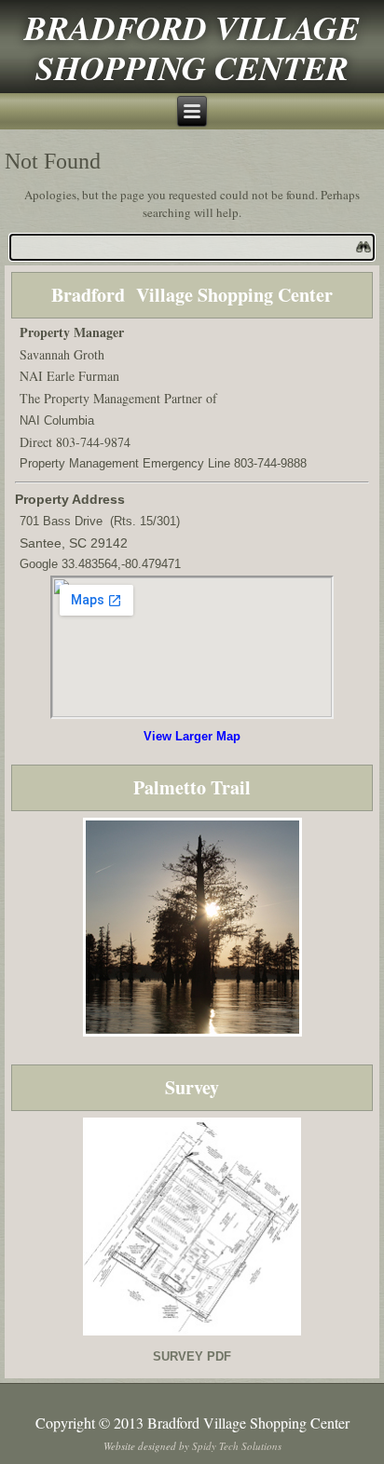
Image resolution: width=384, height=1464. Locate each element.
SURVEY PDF (192, 1356)
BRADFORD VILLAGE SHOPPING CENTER (192, 47)
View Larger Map (192, 736)
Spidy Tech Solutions (236, 1446)
